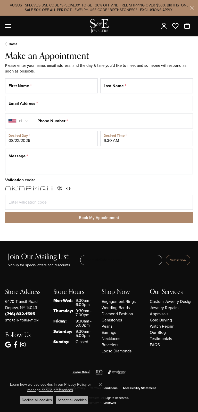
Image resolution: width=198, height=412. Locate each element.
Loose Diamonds (116, 351)
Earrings (109, 332)
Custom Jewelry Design (171, 301)
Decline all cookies (37, 400)
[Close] (191, 8)
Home (13, 44)
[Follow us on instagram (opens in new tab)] (23, 345)
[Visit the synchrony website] (116, 372)
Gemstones (112, 320)
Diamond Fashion (117, 314)
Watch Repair (162, 326)
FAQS (155, 345)
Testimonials (161, 339)
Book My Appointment (99, 218)
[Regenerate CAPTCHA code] (68, 188)
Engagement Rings (119, 301)
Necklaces (111, 339)
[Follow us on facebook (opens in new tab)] (16, 345)
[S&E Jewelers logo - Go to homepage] (99, 26)
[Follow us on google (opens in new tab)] (8, 345)
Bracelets (110, 345)
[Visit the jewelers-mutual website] (81, 372)
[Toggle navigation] (8, 26)
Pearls (107, 326)
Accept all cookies (72, 400)
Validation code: (20, 180)
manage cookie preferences (50, 390)
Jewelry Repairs (164, 308)
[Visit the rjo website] (99, 372)
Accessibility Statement (139, 388)
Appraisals (159, 314)
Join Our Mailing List (38, 256)
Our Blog (158, 332)
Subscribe (178, 260)
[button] (165, 26)
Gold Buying (161, 320)
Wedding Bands (116, 308)
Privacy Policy (75, 384)
